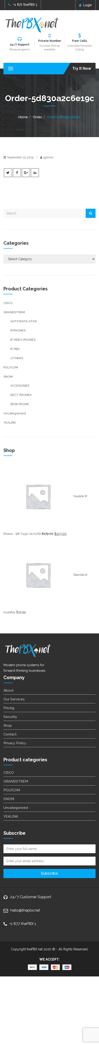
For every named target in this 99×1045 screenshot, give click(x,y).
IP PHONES (18, 330)
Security (10, 717)
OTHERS (16, 358)
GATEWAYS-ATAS (23, 321)
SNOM (8, 376)
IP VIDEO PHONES (22, 339)
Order (37, 117)
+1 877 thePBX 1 (25, 4)
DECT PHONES (21, 395)
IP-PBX (15, 349)
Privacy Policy (14, 743)
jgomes (48, 157)
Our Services (14, 699)
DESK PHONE (19, 404)
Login (87, 5)
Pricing (8, 708)
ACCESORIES (19, 385)
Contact (10, 734)
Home (23, 117)
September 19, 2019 (20, 157)
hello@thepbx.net (25, 910)
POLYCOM (10, 367)
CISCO (8, 303)
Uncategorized (14, 413)
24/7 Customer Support (30, 897)
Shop (7, 725)
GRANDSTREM (14, 312)
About (8, 690)
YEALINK (9, 422)
